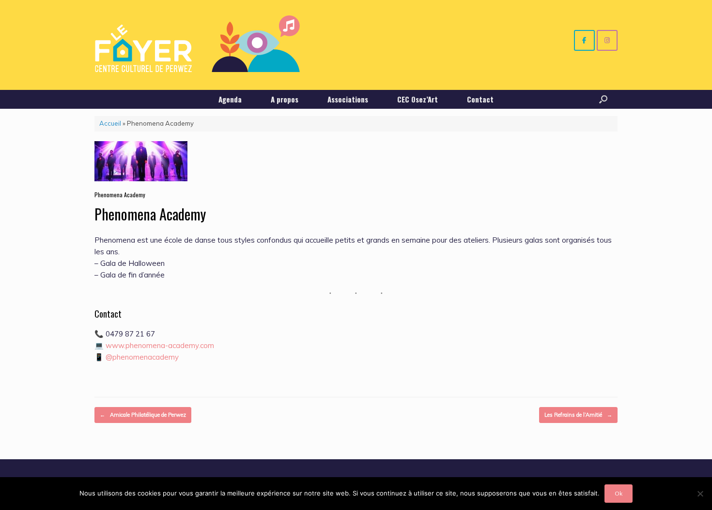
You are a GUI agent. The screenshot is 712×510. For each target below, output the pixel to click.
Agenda (230, 99)
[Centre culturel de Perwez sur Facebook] (584, 40)
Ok (618, 493)
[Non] (700, 493)
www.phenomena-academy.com (160, 345)
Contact (480, 99)
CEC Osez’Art (417, 99)
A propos (284, 99)
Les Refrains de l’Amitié (578, 414)
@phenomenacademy (142, 357)
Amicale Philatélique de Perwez (143, 414)
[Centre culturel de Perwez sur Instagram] (607, 40)
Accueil (110, 123)
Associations (347, 99)
